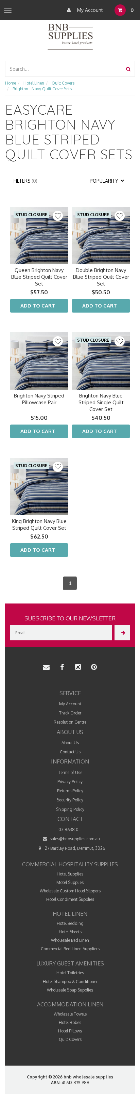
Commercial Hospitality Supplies (70, 864)
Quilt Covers (70, 1039)
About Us (70, 742)
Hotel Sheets (70, 931)
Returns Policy (70, 790)
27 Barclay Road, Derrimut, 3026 (74, 848)
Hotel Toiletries (70, 972)
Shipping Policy (70, 809)
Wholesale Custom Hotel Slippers (70, 890)
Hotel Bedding (70, 923)
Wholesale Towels (70, 1014)
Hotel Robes (70, 1022)
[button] (58, 216)
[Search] (128, 68)
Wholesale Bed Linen (70, 940)
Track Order (70, 712)
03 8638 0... (70, 829)
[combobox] (63, 68)
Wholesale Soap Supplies (70, 990)
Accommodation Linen (70, 1004)
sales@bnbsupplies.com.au (74, 838)
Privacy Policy (70, 781)
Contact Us (70, 751)
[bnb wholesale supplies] (70, 36)
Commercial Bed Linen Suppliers (70, 948)
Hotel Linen (70, 913)
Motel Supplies (70, 882)
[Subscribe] (122, 632)
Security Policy (70, 799)
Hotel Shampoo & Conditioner (70, 981)
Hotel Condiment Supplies (70, 899)
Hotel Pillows (70, 1030)
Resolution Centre (70, 722)
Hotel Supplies (70, 873)
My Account (89, 10)
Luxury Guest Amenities (70, 963)
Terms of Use (70, 772)
